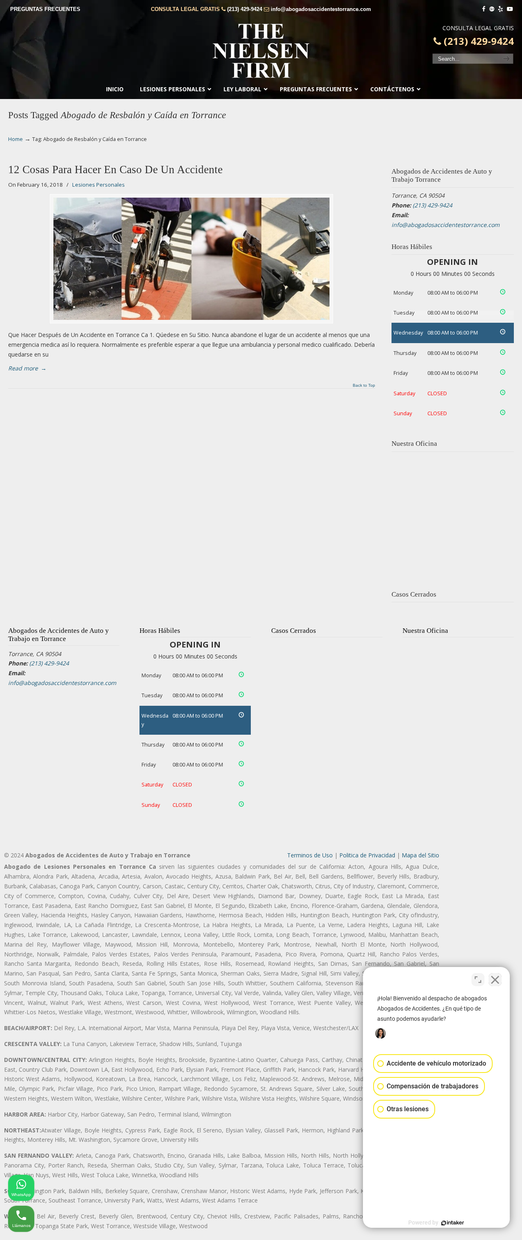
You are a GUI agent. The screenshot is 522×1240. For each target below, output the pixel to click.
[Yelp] (500, 9)
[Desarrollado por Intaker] (452, 1222)
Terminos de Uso (310, 855)
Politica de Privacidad (367, 855)
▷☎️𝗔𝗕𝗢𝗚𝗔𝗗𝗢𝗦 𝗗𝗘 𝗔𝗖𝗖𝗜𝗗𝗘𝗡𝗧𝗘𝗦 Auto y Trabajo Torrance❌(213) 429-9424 (261, 51)
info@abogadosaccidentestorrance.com (321, 9)
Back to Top (364, 385)
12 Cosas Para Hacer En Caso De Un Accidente (115, 169)
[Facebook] (484, 9)
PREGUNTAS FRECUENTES (45, 9)
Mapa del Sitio (420, 855)
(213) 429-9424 (244, 9)
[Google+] (491, 9)
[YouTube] (510, 9)
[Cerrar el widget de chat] (495, 979)
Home (15, 139)
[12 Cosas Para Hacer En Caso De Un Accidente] (191, 259)
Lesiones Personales (98, 184)
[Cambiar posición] (477, 979)
